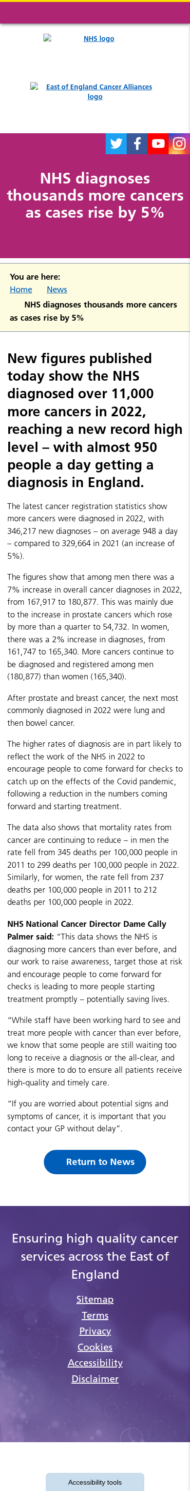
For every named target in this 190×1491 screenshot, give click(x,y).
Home (21, 289)
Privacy (95, 1331)
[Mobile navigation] (172, 12)
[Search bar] (148, 12)
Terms (95, 1315)
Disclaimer (95, 1379)
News (57, 289)
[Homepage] (95, 102)
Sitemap (95, 1299)
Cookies (95, 1347)
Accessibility (95, 1362)
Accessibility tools (95, 1482)
